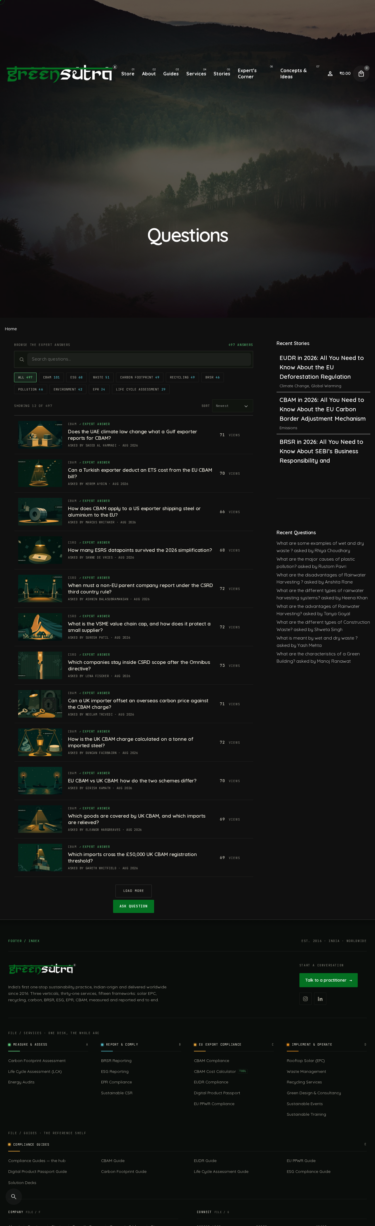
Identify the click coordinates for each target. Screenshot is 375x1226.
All (25, 377)
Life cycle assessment (141, 389)
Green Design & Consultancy (314, 1092)
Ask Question (134, 906)
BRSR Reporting (116, 1060)
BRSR (212, 377)
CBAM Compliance (211, 1060)
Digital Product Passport (217, 1092)
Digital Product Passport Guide (37, 1171)
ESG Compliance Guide (308, 1171)
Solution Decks (22, 1182)
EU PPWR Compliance (214, 1103)
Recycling (182, 377)
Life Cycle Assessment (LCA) (35, 1071)
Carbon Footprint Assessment (37, 1060)
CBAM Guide (113, 1160)
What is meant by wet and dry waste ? (317, 638)
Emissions (288, 385)
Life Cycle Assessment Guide (221, 1171)
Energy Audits (21, 1081)
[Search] (14, 1196)
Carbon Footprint (139, 377)
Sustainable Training (306, 1114)
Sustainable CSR (116, 1092)
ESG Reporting (115, 1071)
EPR (99, 389)
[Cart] (361, 73)
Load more (133, 891)
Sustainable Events (305, 1103)
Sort (206, 406)
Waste (101, 377)
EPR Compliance (116, 1081)
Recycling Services (304, 1081)
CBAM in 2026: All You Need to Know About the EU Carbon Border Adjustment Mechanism (322, 367)
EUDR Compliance (211, 1081)
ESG (76, 377)
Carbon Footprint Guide (123, 1171)
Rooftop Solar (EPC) (306, 1060)
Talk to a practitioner (328, 980)
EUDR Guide (205, 1160)
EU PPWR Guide (301, 1160)
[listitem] (305, 998)
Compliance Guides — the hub (37, 1160)
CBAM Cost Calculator (220, 1071)
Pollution (30, 389)
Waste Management (306, 1071)
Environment (68, 389)
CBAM (51, 377)
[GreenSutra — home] (42, 969)
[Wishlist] (330, 74)
